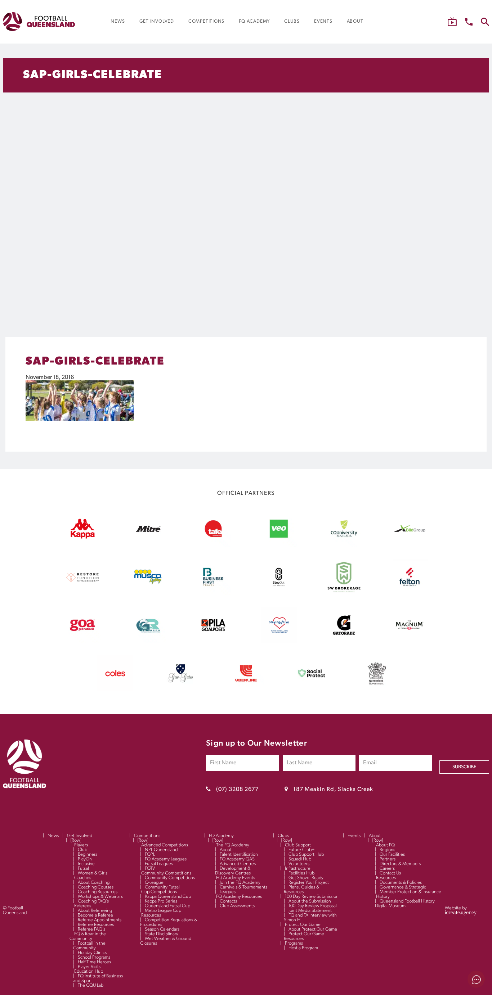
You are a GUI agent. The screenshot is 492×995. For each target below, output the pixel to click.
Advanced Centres (238, 863)
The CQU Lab (90, 985)
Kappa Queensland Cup (168, 896)
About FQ (385, 845)
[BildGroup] (410, 545)
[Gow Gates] (180, 690)
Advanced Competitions (164, 845)
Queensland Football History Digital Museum (405, 903)
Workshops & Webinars (100, 896)
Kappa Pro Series (161, 901)
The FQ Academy (232, 845)
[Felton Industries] (410, 593)
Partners (387, 859)
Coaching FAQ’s (93, 901)
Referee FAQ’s (91, 929)
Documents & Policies (401, 882)
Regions (387, 849)
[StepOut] (279, 593)
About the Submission (310, 901)
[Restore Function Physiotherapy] (82, 593)
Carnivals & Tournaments (243, 887)
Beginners (87, 854)
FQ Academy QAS (237, 859)
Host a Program (303, 948)
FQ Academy (221, 835)
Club (82, 849)
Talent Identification (239, 854)
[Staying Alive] (279, 642)
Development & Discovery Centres (233, 871)
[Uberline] (246, 690)
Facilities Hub (301, 873)
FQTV (150, 868)
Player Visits (89, 966)
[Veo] (279, 545)
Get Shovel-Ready (306, 878)
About (226, 849)
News (53, 835)
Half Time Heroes (94, 962)
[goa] (82, 642)
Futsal (83, 868)
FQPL (150, 854)
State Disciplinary (161, 934)
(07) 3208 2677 (237, 789)
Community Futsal (162, 887)
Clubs (283, 835)
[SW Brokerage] (344, 593)
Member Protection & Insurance (410, 892)
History (383, 896)
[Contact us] (469, 22)
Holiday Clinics (92, 952)
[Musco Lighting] (148, 593)
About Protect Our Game (313, 929)
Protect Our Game (303, 924)
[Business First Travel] (213, 593)
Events (354, 835)
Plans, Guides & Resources (301, 889)
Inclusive (86, 863)
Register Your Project (309, 882)
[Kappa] (82, 537)
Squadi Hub (300, 859)
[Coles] (115, 690)
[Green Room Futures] (148, 642)
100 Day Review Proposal (313, 906)
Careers (387, 868)
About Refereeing (95, 910)
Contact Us (390, 873)
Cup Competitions (159, 892)
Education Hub (88, 971)
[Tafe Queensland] (213, 545)
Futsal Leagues (159, 863)
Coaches (82, 878)
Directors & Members (400, 863)
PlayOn (85, 859)
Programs (294, 943)
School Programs (94, 957)
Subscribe (464, 767)
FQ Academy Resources (239, 896)
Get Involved (79, 835)
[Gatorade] (344, 642)
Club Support (298, 845)
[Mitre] (148, 545)
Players (81, 845)
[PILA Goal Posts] (213, 642)
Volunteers (299, 863)
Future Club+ (301, 849)
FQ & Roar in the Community (88, 936)
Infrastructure (297, 868)
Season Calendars (162, 929)
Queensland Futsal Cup (167, 906)
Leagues (228, 892)
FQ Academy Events (235, 878)
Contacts (228, 901)
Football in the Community (89, 945)
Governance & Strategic (403, 887)
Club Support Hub (306, 854)
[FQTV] (452, 21)
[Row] (76, 840)
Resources (151, 915)
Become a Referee (95, 915)
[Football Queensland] (39, 21)
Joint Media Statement (310, 910)
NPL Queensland (161, 849)
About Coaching (93, 882)
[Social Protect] (312, 690)
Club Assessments (237, 906)
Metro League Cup (163, 910)
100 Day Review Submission (312, 896)
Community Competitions (166, 873)
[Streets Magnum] (410, 642)
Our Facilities (392, 854)
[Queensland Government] (377, 690)
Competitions (147, 835)
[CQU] (344, 545)
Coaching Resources (97, 892)
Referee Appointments (99, 920)
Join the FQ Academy (240, 882)
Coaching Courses (95, 887)
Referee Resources (96, 924)
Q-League (154, 882)
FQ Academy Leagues (166, 859)
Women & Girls (92, 873)
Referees (82, 906)
